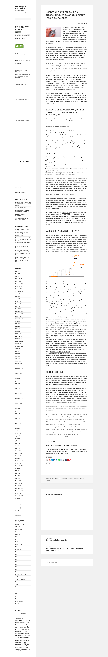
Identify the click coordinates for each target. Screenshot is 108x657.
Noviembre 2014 (19, 490)
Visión (16, 584)
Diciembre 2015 (19, 458)
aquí (75, 445)
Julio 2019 (17, 351)
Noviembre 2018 (19, 371)
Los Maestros (18, 542)
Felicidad (17, 527)
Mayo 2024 (17, 274)
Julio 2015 (17, 471)
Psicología (24, 647)
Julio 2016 (17, 441)
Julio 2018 (17, 381)
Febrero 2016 (18, 453)
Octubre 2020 (18, 316)
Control (17, 513)
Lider (18, 638)
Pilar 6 (16, 566)
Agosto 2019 (18, 348)
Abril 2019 (17, 358)
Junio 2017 (17, 413)
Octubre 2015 (18, 463)
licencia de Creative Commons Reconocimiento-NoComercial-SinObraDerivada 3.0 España (23, 36)
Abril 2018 (17, 388)
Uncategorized (18, 581)
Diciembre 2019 (19, 338)
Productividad (18, 647)
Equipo (25, 627)
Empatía (17, 518)
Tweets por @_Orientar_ (21, 84)
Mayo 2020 (17, 328)
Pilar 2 (16, 556)
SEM (66, 165)
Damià (71, 406)
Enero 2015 (18, 485)
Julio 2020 (17, 323)
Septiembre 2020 (19, 318)
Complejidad (19, 618)
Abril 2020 (17, 331)
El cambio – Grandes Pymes (21, 246)
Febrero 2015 (18, 483)
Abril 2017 (17, 418)
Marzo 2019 (18, 361)
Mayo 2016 (17, 446)
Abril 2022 (17, 298)
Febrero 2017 (18, 423)
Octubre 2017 (18, 403)
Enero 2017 (18, 426)
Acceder (17, 596)
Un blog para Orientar (20, 192)
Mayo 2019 (17, 356)
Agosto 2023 (18, 293)
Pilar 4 (16, 561)
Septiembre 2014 (19, 495)
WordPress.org (18, 604)
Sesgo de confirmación (20, 207)
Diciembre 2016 (19, 428)
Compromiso (23, 618)
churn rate (49, 251)
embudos (78, 394)
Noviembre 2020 (19, 313)
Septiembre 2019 (19, 346)
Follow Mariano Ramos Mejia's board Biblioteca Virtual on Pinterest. (22, 76)
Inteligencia (18, 534)
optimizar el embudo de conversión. (60, 352)
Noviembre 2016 (19, 431)
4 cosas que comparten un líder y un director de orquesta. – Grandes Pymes (22, 231)
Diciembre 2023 (19, 283)
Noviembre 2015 (19, 461)
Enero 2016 (18, 456)
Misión (16, 547)
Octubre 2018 (18, 373)
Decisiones (18, 625)
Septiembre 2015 (19, 466)
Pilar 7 (16, 569)
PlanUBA (17, 190)
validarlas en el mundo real (74, 400)
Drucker (24, 625)
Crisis (25, 623)
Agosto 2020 (18, 321)
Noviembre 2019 (19, 341)
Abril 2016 (17, 448)
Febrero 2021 (18, 306)
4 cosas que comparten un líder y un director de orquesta (22, 234)
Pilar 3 (16, 559)
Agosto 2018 (18, 378)
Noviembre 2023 (19, 286)
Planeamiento (21, 645)
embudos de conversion (57, 380)
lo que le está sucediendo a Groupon (73, 93)
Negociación (18, 549)
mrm (57, 478)
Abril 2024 (17, 276)
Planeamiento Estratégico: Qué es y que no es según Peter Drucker (22, 253)
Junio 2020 (17, 326)
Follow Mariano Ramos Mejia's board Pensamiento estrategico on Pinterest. (22, 62)
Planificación (27, 645)
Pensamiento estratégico (21, 552)
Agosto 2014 (18, 498)
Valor (28, 649)
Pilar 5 (16, 564)
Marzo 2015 (18, 480)
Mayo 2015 (17, 476)
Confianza (24, 620)
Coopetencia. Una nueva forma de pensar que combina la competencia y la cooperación (22, 242)
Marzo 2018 (18, 391)
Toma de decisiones (20, 579)
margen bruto (66, 212)
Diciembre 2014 (19, 488)
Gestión (22, 629)
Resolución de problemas (21, 574)
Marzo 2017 (18, 421)
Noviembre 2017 (19, 401)
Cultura (29, 623)
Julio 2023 (17, 296)
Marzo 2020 (18, 333)
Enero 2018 (18, 396)
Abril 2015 (17, 478)
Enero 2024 (18, 281)
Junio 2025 (17, 271)
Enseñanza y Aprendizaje (21, 524)
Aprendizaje (18, 508)
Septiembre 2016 (19, 436)
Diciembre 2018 (19, 368)
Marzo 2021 (18, 303)
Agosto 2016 (18, 438)
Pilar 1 (16, 554)
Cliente (25, 616)
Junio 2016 (17, 443)
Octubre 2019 (18, 343)
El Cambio (17, 247)
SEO (54, 175)
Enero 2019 (18, 366)
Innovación (18, 532)
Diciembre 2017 (19, 398)
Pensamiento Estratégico (20, 7)
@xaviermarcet (18, 613)
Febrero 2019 (18, 363)
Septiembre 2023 (19, 291)
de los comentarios (20, 601)
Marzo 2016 (18, 451)
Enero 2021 (18, 308)
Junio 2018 (17, 383)
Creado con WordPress (51, 562)
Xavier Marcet (24, 651)
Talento (27, 647)
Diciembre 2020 (19, 311)
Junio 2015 (17, 473)
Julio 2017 (17, 411)
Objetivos (20, 642)
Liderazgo (17, 539)
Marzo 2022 (18, 301)
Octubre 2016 (18, 433)
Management (18, 544)
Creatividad (18, 515)
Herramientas (18, 529)
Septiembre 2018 (19, 376)
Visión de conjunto (19, 586)
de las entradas (20, 599)
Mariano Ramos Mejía (20, 54)
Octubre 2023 (18, 288)
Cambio (17, 510)
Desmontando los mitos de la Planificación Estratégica (22, 260)
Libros (16, 537)
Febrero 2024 (18, 278)
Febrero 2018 (18, 393)
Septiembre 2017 (19, 406)
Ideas (26, 629)
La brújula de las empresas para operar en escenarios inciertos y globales (23, 204)
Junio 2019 (17, 353)
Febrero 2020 (18, 336)
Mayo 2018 (17, 386)
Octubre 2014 (18, 493)
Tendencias (18, 576)
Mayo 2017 (17, 416)
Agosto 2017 (18, 408)
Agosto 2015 (18, 468)
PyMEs (16, 571)
